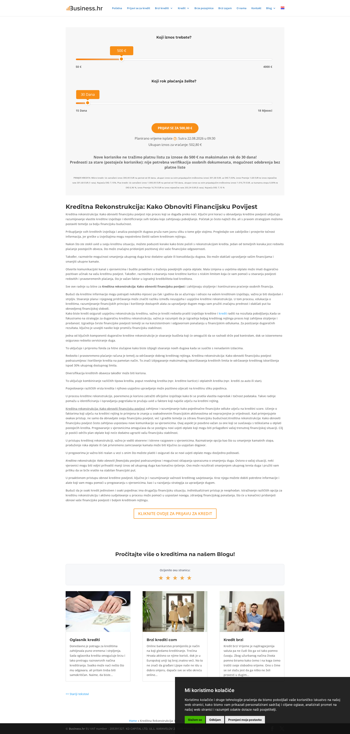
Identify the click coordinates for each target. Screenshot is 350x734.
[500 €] (121, 58)
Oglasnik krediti (85, 640)
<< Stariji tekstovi (77, 694)
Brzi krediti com (162, 640)
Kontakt (256, 8)
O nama (241, 8)
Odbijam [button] (215, 719)
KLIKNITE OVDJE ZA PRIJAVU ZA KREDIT (175, 513)
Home (133, 721)
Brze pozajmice (203, 8)
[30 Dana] (87, 102)
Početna (117, 8)
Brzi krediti (162, 8)
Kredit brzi (233, 640)
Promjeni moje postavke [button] (245, 719)
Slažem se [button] (195, 719)
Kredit (182, 8)
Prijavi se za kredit (138, 8)
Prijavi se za (175, 128)
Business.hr (77, 729)
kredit (223, 313)
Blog (269, 8)
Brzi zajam (225, 8)
